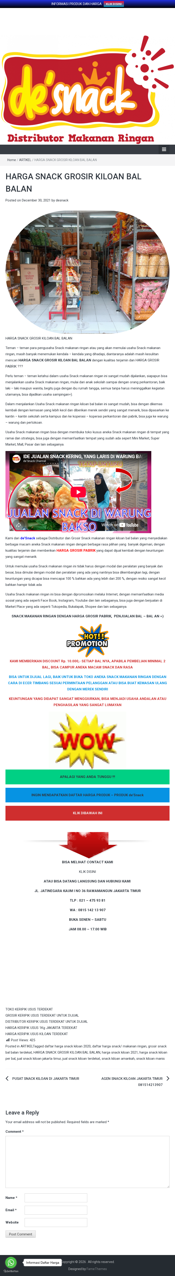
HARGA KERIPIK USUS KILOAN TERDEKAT (36, 1034)
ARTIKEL (25, 160)
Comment (14, 1132)
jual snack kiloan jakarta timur (39, 1059)
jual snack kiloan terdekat (81, 1059)
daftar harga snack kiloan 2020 (68, 1046)
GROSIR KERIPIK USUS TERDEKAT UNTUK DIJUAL (42, 1015)
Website (12, 1222)
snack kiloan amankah (118, 1059)
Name (11, 1198)
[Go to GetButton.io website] (11, 1271)
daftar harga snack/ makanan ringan (119, 1046)
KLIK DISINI (114, 4)
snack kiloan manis (150, 1059)
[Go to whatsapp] (11, 1262)
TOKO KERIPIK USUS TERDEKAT (29, 1009)
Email (11, 1210)
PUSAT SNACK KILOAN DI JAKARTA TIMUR (45, 1079)
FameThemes (97, 1269)
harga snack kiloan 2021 (120, 1052)
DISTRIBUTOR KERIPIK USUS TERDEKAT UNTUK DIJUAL (46, 1022)
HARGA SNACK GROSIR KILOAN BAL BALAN (66, 1052)
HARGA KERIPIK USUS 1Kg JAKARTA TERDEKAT (41, 1028)
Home (11, 160)
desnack (62, 200)
